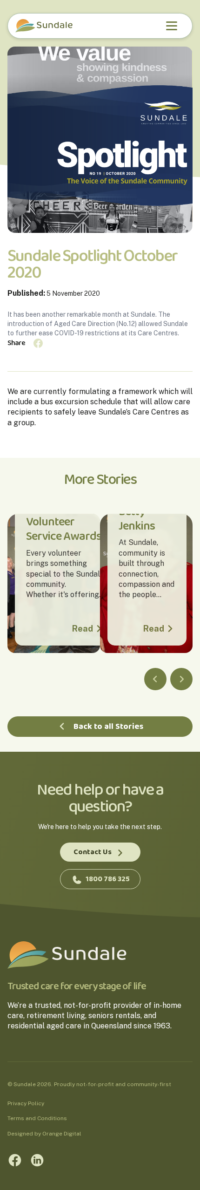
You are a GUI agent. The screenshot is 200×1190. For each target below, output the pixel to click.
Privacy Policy (25, 1103)
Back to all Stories (108, 726)
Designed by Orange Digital (44, 1133)
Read (82, 628)
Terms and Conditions (37, 1118)
